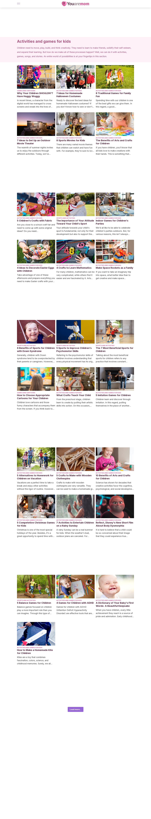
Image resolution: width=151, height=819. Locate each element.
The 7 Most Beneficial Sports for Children (114, 350)
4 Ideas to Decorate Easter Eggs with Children (35, 269)
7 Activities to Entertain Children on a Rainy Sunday (75, 524)
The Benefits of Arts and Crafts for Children (114, 142)
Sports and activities (65, 218)
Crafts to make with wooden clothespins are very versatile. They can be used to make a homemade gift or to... (75, 486)
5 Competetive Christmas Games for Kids (36, 524)
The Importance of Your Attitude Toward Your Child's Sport (75, 222)
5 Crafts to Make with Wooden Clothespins (74, 477)
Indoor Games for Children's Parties (112, 222)
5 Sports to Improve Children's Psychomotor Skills (74, 350)
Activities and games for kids (69, 91)
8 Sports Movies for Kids (70, 140)
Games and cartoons (26, 91)
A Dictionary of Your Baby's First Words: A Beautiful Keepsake (115, 604)
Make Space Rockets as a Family (114, 267)
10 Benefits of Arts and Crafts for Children (113, 477)
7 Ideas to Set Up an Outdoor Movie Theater (33, 142)
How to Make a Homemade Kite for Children (35, 652)
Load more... (75, 709)
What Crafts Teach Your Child (73, 395)
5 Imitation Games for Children (113, 395)
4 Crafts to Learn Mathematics (74, 267)
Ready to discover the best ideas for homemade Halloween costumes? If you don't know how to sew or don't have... (74, 103)
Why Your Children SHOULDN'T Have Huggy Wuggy (35, 95)
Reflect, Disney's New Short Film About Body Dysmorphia (114, 524)
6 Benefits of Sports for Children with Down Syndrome (36, 350)
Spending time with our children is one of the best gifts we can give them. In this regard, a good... (114, 103)
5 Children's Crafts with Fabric (34, 220)
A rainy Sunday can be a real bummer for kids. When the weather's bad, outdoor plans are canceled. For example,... (74, 533)
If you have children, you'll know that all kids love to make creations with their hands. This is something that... (114, 150)
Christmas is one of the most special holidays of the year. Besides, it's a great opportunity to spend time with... (35, 533)
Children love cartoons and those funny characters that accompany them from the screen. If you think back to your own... (36, 405)
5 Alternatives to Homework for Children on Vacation (35, 477)
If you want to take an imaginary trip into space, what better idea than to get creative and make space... (113, 275)
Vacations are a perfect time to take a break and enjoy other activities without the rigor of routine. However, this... (35, 486)
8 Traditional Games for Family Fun (113, 95)
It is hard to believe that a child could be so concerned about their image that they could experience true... (114, 533)
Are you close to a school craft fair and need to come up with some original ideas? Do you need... (36, 227)
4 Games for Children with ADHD (75, 602)
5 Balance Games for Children (34, 602)
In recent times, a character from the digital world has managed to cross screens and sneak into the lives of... (34, 103)
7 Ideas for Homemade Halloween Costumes (69, 95)
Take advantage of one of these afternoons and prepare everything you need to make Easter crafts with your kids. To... (36, 278)
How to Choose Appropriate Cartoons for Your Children (33, 397)
